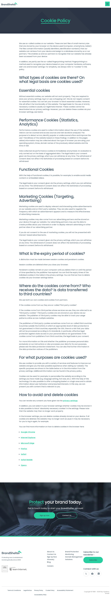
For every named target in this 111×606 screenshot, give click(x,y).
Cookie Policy (50, 590)
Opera (23, 465)
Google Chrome (28, 432)
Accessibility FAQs (40, 595)
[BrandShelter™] (9, 3)
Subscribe (93, 560)
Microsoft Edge (27, 443)
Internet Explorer (28, 437)
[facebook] (92, 573)
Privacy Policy (38, 590)
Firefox (24, 448)
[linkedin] (98, 573)
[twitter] (86, 573)
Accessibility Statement (65, 590)
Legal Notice (28, 590)
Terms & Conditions (14, 590)
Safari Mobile (27, 460)
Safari (23, 454)
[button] (107, 4)
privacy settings (70, 400)
